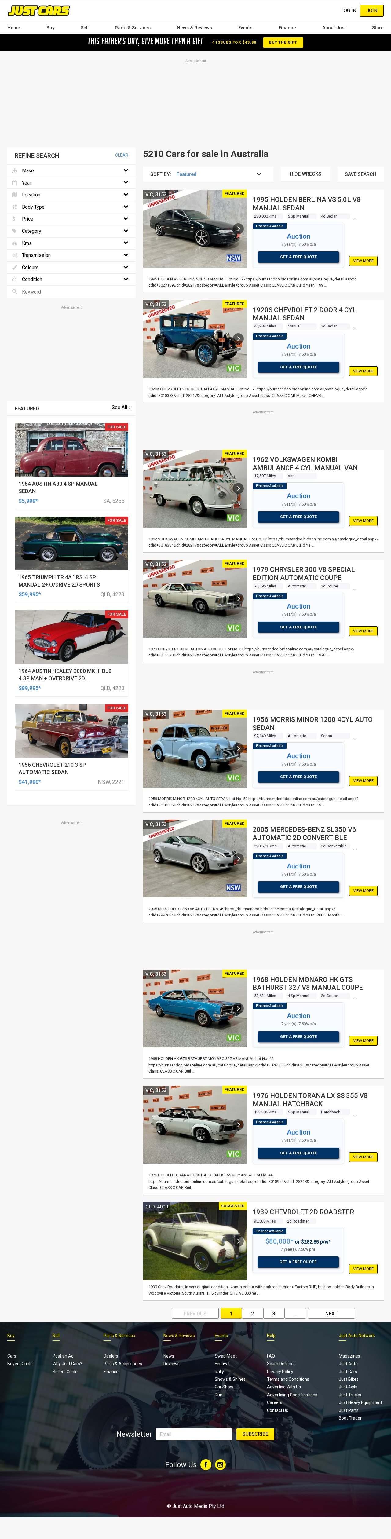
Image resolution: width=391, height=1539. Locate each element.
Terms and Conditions (288, 1379)
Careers (274, 1402)
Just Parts (349, 1410)
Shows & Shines (230, 1379)
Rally (219, 1371)
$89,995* (30, 688)
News (168, 1356)
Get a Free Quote (298, 256)
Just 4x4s (348, 1386)
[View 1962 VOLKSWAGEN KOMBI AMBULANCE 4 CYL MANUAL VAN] (238, 488)
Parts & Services (133, 28)
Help (271, 1335)
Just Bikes (349, 1379)
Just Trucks (350, 1394)
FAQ (271, 1356)
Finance (287, 28)
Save (360, 174)
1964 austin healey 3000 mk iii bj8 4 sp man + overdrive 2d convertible (65, 678)
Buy (50, 28)
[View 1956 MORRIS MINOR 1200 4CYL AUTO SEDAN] (238, 748)
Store (378, 28)
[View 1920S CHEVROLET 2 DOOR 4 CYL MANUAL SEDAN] (238, 338)
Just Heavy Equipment (360, 1402)
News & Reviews (194, 28)
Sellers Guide (65, 1371)
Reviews (171, 1363)
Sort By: (160, 174)
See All (119, 407)
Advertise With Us (284, 1386)
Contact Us (277, 1410)
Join (371, 10)
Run (218, 1394)
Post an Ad (63, 1356)
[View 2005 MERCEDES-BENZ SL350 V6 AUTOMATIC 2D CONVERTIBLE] (238, 858)
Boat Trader (350, 1418)
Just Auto (348, 1363)
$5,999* (28, 501)
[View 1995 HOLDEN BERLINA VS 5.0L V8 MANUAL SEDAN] (238, 228)
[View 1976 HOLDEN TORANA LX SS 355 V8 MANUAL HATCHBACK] (238, 1124)
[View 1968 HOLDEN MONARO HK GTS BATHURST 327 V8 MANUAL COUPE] (238, 1008)
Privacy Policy (280, 1371)
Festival (222, 1363)
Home (13, 28)
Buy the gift (283, 42)
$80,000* (279, 1241)
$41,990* (30, 782)
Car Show (224, 1386)
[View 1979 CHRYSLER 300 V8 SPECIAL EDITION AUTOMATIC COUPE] (238, 598)
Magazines (349, 1356)
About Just (334, 28)
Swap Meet (226, 1356)
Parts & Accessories (123, 1363)
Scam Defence (281, 1363)
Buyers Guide (20, 1363)
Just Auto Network (357, 1335)
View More (363, 260)
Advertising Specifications (292, 1394)
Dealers (111, 1356)
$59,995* (30, 594)
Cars (11, 1356)
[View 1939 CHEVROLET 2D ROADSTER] (238, 1241)
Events (245, 28)
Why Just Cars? (67, 1363)
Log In (348, 10)
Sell (85, 28)
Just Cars (348, 1371)
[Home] (38, 10)
